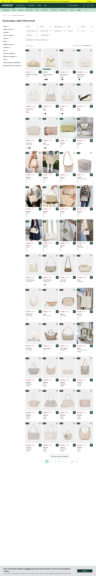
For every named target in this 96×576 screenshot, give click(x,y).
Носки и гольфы (8, 35)
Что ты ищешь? (74, 5)
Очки (4, 50)
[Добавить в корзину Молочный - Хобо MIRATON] (57, 380)
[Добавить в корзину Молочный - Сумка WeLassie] (74, 140)
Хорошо (84, 570)
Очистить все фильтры (41, 39)
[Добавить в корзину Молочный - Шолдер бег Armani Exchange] (57, 277)
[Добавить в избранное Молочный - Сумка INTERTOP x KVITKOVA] (39, 50)
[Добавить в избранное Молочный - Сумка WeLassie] (74, 118)
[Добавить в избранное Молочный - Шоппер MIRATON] (91, 358)
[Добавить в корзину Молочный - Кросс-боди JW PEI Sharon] (40, 311)
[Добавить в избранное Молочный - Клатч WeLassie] (91, 118)
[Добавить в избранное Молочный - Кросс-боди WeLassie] (91, 221)
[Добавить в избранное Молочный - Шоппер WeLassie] (39, 153)
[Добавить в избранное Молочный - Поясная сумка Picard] (56, 289)
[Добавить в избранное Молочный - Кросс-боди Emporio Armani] (91, 50)
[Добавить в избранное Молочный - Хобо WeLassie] (74, 221)
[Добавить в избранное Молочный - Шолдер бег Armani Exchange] (56, 255)
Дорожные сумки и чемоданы (12, 65)
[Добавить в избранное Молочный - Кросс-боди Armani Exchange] (39, 255)
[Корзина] (92, 5)
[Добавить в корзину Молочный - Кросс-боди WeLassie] (91, 243)
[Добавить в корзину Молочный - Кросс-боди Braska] (91, 277)
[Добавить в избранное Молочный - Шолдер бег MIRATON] (39, 358)
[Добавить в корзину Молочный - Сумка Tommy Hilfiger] (57, 345)
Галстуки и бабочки (9, 53)
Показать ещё (44, 35)
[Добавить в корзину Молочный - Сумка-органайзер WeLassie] (91, 174)
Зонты (5, 59)
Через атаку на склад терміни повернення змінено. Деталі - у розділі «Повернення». (49, 1)
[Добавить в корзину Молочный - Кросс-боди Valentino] (74, 311)
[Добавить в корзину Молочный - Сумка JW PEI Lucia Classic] (57, 72)
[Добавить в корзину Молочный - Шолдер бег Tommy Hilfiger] (74, 345)
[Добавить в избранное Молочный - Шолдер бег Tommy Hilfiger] (74, 324)
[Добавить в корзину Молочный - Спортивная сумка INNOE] (91, 345)
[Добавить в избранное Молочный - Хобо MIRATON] (56, 358)
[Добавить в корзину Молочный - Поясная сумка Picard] (57, 311)
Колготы (5, 38)
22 (72, 461)
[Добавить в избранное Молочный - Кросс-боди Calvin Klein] (74, 255)
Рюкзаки (5, 32)
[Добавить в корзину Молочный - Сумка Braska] (57, 106)
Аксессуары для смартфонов (11, 62)
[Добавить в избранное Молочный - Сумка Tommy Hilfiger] (56, 324)
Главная (4, 15)
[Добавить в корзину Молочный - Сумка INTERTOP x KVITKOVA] (40, 72)
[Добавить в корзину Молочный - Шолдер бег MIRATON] (40, 380)
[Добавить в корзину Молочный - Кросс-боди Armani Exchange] (40, 277)
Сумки (5, 26)
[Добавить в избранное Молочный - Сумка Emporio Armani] (74, 50)
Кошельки (6, 47)
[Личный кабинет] (84, 5)
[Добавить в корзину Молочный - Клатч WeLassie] (91, 140)
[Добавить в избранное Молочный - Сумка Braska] (56, 84)
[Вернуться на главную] (7, 5)
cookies (27, 569)
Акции (9, 15)
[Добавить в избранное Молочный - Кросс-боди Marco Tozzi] (39, 118)
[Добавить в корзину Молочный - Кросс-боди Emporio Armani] (91, 72)
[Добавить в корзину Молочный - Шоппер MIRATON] (91, 380)
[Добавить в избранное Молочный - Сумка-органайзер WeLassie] (91, 153)
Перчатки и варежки (9, 56)
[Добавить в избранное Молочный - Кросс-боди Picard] (56, 118)
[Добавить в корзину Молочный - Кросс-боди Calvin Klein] (74, 277)
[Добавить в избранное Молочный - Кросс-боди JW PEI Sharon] (39, 289)
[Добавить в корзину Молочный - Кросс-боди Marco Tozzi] (40, 140)
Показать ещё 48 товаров (59, 456)
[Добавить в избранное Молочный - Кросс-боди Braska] (91, 255)
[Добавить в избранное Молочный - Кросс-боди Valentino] (74, 289)
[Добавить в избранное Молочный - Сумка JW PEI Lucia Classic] (56, 50)
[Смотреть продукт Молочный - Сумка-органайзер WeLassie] (85, 162)
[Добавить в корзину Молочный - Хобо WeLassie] (74, 243)
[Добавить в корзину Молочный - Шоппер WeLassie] (40, 174)
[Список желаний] (88, 5)
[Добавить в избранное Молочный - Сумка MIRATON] (56, 390)
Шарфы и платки (8, 44)
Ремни (5, 41)
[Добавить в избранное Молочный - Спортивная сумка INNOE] (91, 324)
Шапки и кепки (7, 29)
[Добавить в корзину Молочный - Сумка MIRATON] (57, 412)
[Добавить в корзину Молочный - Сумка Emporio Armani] (74, 72)
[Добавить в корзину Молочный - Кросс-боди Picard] (57, 140)
